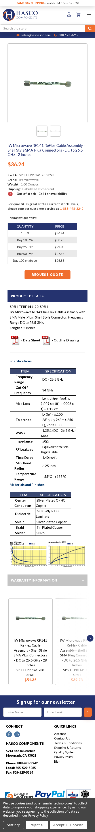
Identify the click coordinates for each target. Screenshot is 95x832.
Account (60, 734)
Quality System (64, 752)
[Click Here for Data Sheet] (15, 340)
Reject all (37, 825)
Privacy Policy (63, 757)
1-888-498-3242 (71, 208)
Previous (9, 638)
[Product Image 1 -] (42, 131)
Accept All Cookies (68, 825)
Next (89, 638)
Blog (57, 761)
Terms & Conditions (68, 743)
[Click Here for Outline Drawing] (45, 340)
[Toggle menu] (89, 14)
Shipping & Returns (67, 747)
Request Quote (47, 274)
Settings (14, 825)
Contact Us (62, 738)
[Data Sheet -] (55, 131)
